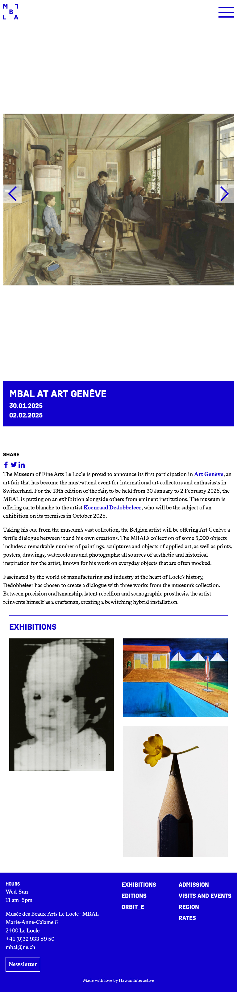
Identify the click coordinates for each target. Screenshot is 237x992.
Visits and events (205, 896)
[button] (12, 193)
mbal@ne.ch (20, 947)
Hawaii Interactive (136, 980)
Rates (187, 918)
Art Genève (208, 474)
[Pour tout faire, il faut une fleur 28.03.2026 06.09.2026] (175, 791)
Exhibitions (139, 885)
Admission (194, 885)
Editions (134, 896)
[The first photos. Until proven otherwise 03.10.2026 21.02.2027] (61, 704)
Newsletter (23, 964)
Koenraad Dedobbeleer (112, 507)
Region (189, 907)
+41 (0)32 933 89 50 (30, 939)
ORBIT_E (133, 907)
